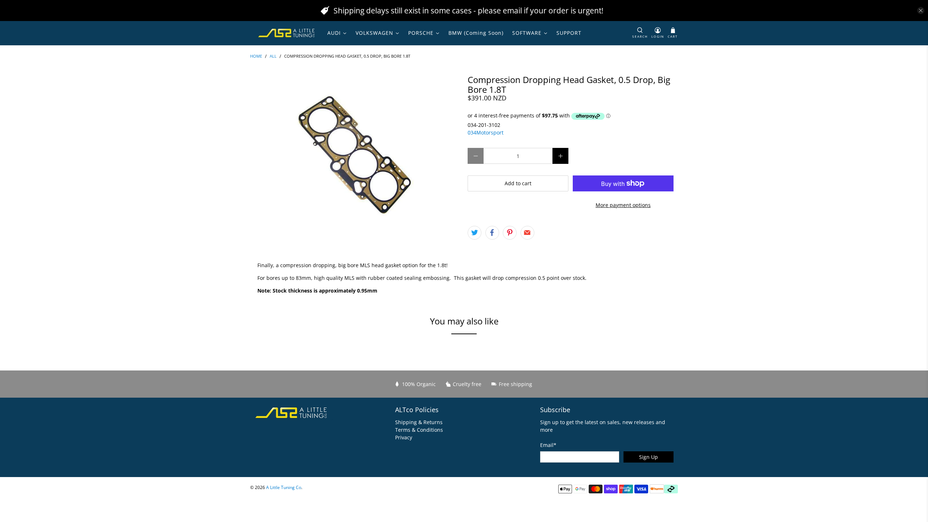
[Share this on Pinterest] (510, 233)
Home (256, 56)
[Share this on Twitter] (474, 233)
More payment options (623, 205)
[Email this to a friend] (527, 233)
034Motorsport (486, 132)
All (273, 56)
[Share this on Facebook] (492, 233)
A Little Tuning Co (283, 487)
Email (548, 445)
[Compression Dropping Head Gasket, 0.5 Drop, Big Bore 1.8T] (355, 153)
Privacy (403, 437)
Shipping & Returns (419, 422)
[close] (920, 10)
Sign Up (648, 456)
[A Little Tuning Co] (286, 33)
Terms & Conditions (419, 429)
